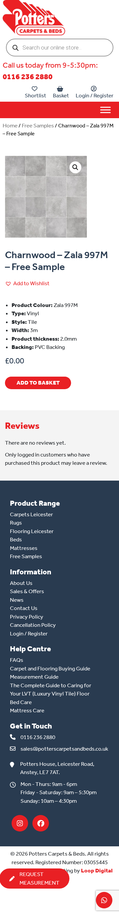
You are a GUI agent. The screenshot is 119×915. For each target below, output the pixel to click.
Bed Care (21, 702)
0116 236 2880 (28, 76)
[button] (75, 167)
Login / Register (94, 95)
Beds (16, 539)
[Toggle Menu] (105, 110)
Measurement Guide (34, 676)
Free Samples (38, 125)
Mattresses (23, 548)
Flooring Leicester (32, 531)
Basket (61, 95)
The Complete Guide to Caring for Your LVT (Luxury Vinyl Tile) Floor (50, 689)
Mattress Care (27, 710)
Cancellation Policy (33, 625)
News (16, 599)
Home (10, 125)
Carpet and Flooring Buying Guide (50, 668)
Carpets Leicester (31, 514)
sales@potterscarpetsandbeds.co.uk (64, 748)
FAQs (16, 660)
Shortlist (35, 95)
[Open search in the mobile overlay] (60, 47)
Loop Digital (97, 870)
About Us (21, 583)
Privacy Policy (26, 616)
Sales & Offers (27, 591)
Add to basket (38, 382)
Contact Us (23, 608)
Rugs (16, 522)
